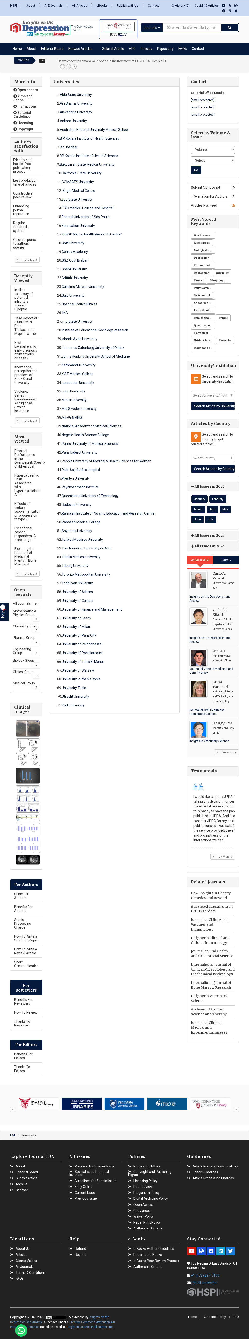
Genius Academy (75, 252)
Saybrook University (77, 531)
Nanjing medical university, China (222, 658)
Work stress (202, 242)
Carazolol (225, 340)
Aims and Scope (23, 98)
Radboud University (76, 505)
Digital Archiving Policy (150, 1198)
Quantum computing (204, 325)
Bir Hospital (68, 147)
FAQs (20, 1278)
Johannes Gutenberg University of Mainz (93, 348)
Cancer (198, 280)
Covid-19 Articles (206, 5)
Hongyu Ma (223, 723)
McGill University (74, 400)
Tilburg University (75, 566)
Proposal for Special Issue (94, 1166)
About (30, 5)
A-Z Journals (53, 5)
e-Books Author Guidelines (153, 1248)
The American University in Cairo (87, 548)
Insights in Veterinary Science (209, 741)
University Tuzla (74, 688)
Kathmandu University (79, 365)
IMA (65, 313)
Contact (153, 5)
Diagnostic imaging (204, 348)
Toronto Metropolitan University (86, 574)
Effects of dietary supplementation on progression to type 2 (27, 511)
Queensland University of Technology (90, 496)
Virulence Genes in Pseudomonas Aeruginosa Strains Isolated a (25, 401)
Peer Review (143, 1186)
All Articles (79, 5)
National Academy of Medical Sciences (91, 426)
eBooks (102, 5)
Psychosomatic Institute (80, 487)
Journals (151, 28)
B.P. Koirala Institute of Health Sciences (89, 138)
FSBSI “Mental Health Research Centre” (92, 234)
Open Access (143, 1204)
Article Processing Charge (22, 923)
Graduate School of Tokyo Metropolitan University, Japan (223, 624)
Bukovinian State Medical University (87, 164)
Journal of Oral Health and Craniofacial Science (212, 953)
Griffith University (75, 278)
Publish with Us (127, 5)
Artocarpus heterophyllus (204, 303)
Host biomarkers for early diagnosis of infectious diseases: (25, 350)
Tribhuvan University (77, 583)
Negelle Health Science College (85, 435)
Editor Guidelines (205, 1172)
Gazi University (73, 243)
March (198, 509)
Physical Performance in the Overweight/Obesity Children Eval (28, 458)
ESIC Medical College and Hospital (87, 208)
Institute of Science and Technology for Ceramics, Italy (223, 696)
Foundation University (78, 225)
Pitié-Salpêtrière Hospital (81, 470)
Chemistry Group (26, 628)
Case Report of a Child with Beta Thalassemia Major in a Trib (25, 326)
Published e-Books (147, 1254)
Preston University (76, 478)
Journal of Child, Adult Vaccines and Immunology (209, 924)
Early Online (84, 1186)
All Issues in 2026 (209, 486)
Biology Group (25, 662)
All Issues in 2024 (209, 546)
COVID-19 (222, 272)
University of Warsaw (78, 670)
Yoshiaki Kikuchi (220, 612)
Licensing (25, 123)
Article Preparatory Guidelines (215, 1166)
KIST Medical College (78, 374)
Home (17, 49)
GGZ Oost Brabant (75, 260)
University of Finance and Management (92, 609)
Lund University (73, 391)
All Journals (25, 603)
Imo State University (77, 321)
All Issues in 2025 (209, 535)
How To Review (25, 1012)
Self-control (202, 295)
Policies (146, 49)
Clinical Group (25, 674)
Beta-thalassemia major (204, 318)
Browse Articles (80, 49)
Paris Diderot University (79, 452)
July (210, 519)
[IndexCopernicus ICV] (118, 26)
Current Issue (85, 1192)
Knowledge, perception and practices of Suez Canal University (25, 374)
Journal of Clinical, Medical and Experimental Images (209, 1027)
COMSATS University (78, 182)
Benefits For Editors (23, 1056)
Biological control (204, 250)
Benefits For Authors (23, 909)
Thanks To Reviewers (22, 1023)
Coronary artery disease (204, 265)
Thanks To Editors (22, 1069)
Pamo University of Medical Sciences (90, 444)
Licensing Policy (145, 1180)
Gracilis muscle (204, 235)
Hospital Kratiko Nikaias (79, 304)
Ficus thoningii (203, 310)
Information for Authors (209, 196)
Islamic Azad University (79, 339)
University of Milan (76, 627)
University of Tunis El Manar (83, 662)
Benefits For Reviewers (23, 1001)
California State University (82, 173)
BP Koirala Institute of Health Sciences (89, 156)
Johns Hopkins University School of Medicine (96, 356)
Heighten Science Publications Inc (90, 1327)
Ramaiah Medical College (81, 522)
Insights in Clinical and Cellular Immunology (210, 940)
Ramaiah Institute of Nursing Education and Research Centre (108, 513)
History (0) (182, 5)
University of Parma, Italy (224, 585)
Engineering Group (25, 651)
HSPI (13, 5)
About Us (23, 1248)
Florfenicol (201, 333)
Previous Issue (86, 1198)
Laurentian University (78, 382)
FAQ (236, 1317)
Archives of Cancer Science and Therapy (209, 1011)
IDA (13, 1135)
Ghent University (74, 269)
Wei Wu (219, 651)
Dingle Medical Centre (78, 191)
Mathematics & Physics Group (25, 615)
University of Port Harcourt (82, 653)
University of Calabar (78, 601)
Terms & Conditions (30, 1272)
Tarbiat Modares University (82, 539)
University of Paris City (79, 635)
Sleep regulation (220, 280)
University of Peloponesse (82, 644)
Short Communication (26, 964)
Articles (21, 1254)
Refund (80, 1248)
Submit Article (113, 49)
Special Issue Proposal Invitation (89, 1173)
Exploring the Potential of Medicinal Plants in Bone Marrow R (25, 556)
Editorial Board (52, 49)
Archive (21, 1184)
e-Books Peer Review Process (156, 1260)
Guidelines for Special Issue (95, 1180)
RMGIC (223, 318)
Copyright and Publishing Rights (149, 1173)
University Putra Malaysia (81, 679)
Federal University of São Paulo (85, 217)
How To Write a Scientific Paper (26, 938)
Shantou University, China (223, 730)
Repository (165, 49)
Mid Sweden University (79, 409)
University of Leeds (76, 618)
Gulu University (73, 295)
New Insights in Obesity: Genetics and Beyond (211, 895)
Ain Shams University (76, 103)
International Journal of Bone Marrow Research (211, 985)
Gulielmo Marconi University (83, 287)
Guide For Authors (21, 896)
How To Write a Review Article (25, 951)
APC (132, 49)
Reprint (80, 1254)
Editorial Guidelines (22, 114)
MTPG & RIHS (72, 417)
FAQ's (182, 49)
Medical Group (25, 685)
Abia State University (76, 95)
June (197, 519)
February (217, 499)
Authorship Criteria (147, 1228)
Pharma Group (25, 639)
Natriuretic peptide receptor (204, 340)
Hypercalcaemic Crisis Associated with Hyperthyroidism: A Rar (27, 485)
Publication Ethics (146, 1166)
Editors (226, 560)
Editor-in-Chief (200, 560)
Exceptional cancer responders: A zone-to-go (25, 534)
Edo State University (77, 199)
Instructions (27, 106)
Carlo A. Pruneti (219, 575)
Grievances (142, 1210)
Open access (27, 90)
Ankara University (73, 121)
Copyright (25, 129)
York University (73, 705)
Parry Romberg (203, 288)
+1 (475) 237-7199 (205, 1275)
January (199, 499)
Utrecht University (75, 696)
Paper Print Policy (146, 1222)
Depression (201, 257)
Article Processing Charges (213, 1178)
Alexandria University (76, 112)
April (212, 509)
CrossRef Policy (215, 1317)
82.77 (122, 34)
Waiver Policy (143, 1216)
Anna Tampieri (220, 684)
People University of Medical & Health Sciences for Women (106, 461)
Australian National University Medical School (94, 130)
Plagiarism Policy (146, 1192)
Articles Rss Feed (204, 205)
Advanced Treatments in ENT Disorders (212, 908)
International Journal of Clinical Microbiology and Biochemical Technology (213, 969)
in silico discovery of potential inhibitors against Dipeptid (23, 299)
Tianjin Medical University (81, 557)
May (225, 509)
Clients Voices (26, 1260)
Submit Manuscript (205, 187)
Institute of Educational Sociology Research (95, 330)
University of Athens (77, 592)
